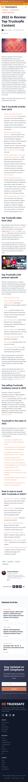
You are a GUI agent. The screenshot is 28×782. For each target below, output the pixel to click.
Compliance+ (4, 740)
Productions (4, 731)
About (3, 760)
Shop (3, 753)
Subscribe (14, 689)
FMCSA (4, 561)
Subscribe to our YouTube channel (13, 532)
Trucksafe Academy (6, 742)
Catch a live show (9, 508)
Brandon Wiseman (13, 571)
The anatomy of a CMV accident (13, 347)
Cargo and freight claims (11, 329)
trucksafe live (5, 564)
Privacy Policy (4, 767)
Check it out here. (7, 414)
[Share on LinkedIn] (13, 586)
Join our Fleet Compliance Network (14, 523)
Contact (3, 762)
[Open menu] (25, 7)
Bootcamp (4, 749)
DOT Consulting (5, 722)
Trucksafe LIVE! (14, 10)
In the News (10, 561)
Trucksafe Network (6, 744)
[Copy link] (23, 586)
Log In (3, 764)
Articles (3, 738)
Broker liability (8, 342)
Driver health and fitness (11, 320)
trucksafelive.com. (18, 379)
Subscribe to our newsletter (12, 499)
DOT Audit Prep (5, 727)
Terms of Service (5, 769)
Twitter (6, 542)
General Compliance (8, 12)
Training (3, 724)
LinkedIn (13, 540)
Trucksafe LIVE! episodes (13, 150)
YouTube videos (8, 175)
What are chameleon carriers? (12, 178)
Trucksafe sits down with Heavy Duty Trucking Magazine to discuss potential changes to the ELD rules (15, 465)
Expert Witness (5, 729)
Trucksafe (5, 10)
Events (3, 747)
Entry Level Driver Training (11, 298)
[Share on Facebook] (20, 586)
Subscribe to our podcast (11, 518)
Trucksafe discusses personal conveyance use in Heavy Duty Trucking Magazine (15, 472)
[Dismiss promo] (26, 1)
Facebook (19, 540)
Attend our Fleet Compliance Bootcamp (15, 547)
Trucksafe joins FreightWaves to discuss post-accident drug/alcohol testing (14, 442)
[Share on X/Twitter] (17, 586)
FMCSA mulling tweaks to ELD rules (14, 196)
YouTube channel (18, 227)
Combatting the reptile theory (12, 337)
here (17, 371)
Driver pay (7, 310)
